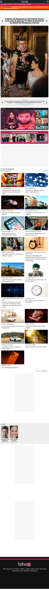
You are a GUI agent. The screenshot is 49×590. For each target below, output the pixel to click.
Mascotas (15, 571)
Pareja (17, 569)
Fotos (9, 4)
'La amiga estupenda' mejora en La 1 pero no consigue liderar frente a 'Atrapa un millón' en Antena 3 (26, 7)
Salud (37, 569)
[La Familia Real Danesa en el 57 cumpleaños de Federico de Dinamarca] (32, 138)
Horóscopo (33, 571)
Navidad (26, 571)
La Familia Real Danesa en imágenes (22, 4)
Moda (4, 569)
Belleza (9, 569)
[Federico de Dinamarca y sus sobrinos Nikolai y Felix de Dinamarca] (5, 138)
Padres (22, 569)
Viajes (21, 571)
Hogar (32, 569)
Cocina (27, 569)
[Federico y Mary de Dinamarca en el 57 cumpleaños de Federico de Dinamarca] (40, 138)
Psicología (43, 569)
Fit (13, 569)
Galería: (24, 132)
